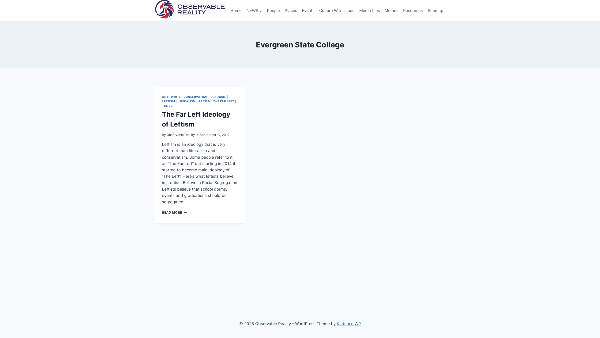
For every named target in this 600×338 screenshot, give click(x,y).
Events (308, 10)
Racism (205, 101)
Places (291, 10)
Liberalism (187, 101)
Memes (391, 10)
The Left (169, 106)
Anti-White (171, 97)
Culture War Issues (336, 10)
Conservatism (196, 97)
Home (236, 10)
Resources (413, 10)
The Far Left (223, 101)
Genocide (218, 97)
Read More (174, 212)
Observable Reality (181, 135)
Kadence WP (349, 323)
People (273, 10)
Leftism (168, 101)
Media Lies (369, 10)
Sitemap (435, 10)
